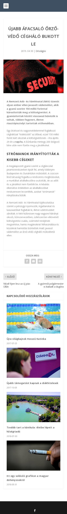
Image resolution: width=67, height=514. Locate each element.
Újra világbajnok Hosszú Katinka (26, 338)
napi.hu (19, 141)
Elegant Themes (25, 505)
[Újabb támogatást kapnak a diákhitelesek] (33, 363)
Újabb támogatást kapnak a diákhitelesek (32, 383)
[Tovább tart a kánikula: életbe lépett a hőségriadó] (33, 407)
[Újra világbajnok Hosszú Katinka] (33, 319)
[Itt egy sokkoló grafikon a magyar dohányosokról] (33, 456)
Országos (41, 51)
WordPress (55, 505)
